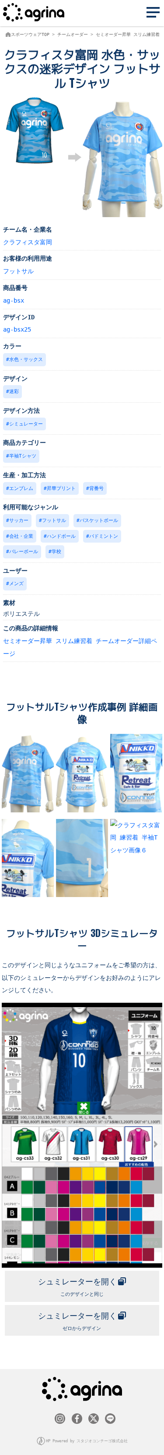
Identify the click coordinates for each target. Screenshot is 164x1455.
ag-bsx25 (17, 329)
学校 (56, 551)
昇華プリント (61, 488)
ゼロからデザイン (77, 1321)
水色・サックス (26, 359)
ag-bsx (13, 300)
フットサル (18, 271)
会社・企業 (21, 536)
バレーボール (23, 551)
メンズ (16, 583)
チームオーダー (72, 34)
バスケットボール (99, 520)
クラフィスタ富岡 (27, 242)
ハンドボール (61, 536)
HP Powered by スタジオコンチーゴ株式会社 (87, 1441)
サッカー (18, 520)
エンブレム (21, 488)
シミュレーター (26, 424)
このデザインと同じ (77, 1287)
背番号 (96, 488)
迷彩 (14, 391)
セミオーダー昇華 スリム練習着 (128, 34)
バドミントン (103, 536)
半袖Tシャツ (22, 456)
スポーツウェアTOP (30, 34)
